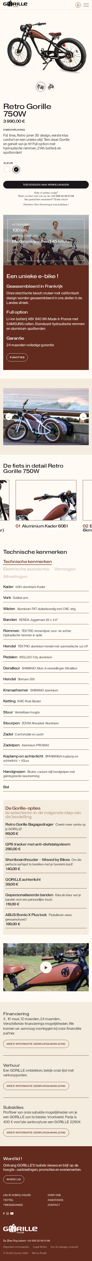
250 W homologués (17, 1195)
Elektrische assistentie (26, 569)
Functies (17, 357)
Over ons (54, 1195)
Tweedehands (13, 1205)
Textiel (8, 1200)
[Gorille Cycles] (15, 4)
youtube (11, 1213)
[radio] (7, 169)
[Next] (83, 416)
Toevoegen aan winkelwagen (46, 184)
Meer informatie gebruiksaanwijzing (36, 1044)
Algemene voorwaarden (16, 1246)
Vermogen (65, 569)
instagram (7, 1213)
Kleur (8, 163)
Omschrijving (14, 130)
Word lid (14, 1179)
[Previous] (8, 416)
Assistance (56, 1200)
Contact (54, 1205)
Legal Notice (40, 1246)
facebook (3, 1213)
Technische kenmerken (27, 561)
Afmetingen (15, 576)
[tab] (14, 129)
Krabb (43, 1253)
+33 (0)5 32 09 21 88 (62, 195)
